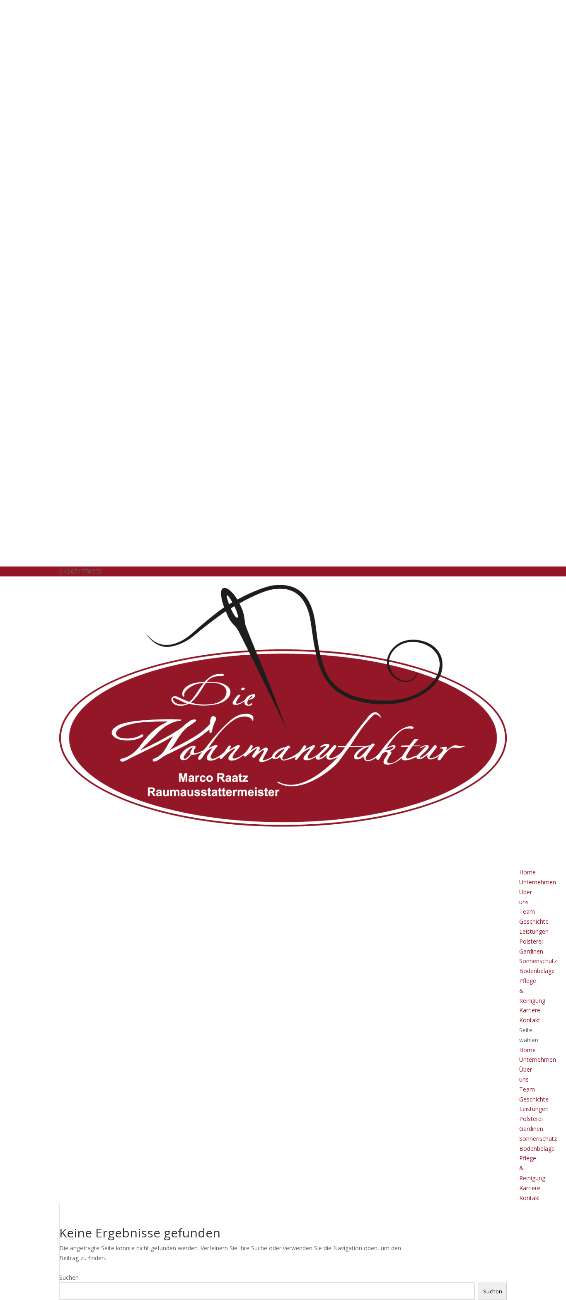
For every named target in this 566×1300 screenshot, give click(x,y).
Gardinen (531, 951)
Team (527, 911)
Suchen (69, 1277)
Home (527, 1050)
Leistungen (534, 931)
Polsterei (531, 941)
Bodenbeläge (537, 971)
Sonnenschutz (538, 961)
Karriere (529, 1188)
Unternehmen (537, 882)
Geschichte (534, 921)
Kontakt (529, 1020)
